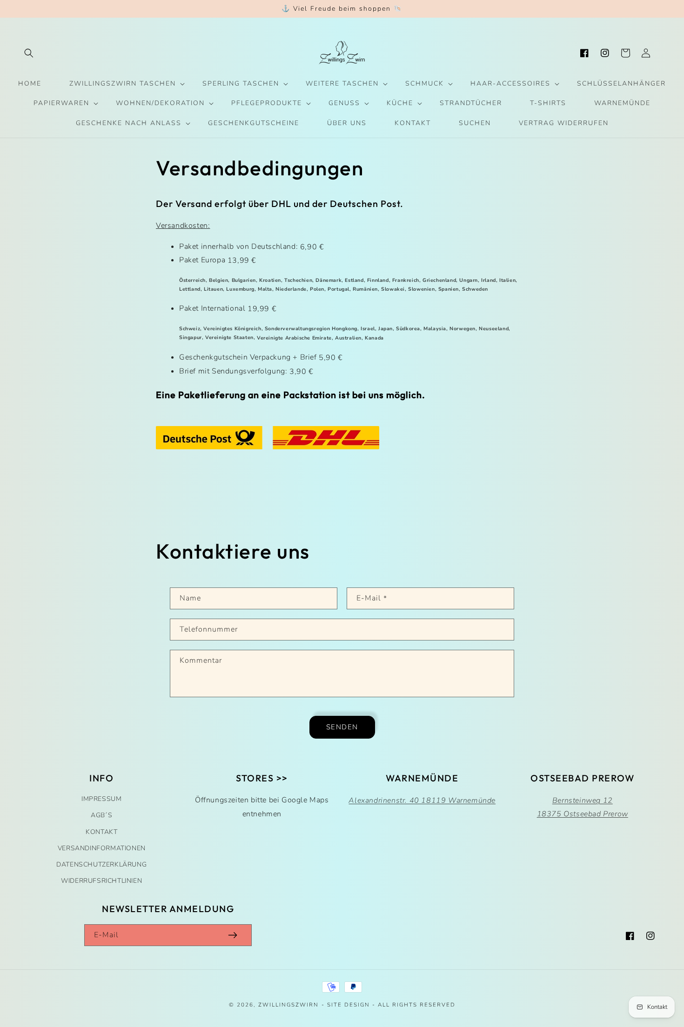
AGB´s (101, 815)
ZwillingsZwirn (288, 1004)
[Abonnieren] (232, 935)
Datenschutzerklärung (101, 864)
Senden (342, 727)
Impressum (101, 798)
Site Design (348, 1004)
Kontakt (101, 831)
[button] (29, 53)
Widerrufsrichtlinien (101, 880)
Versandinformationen (102, 848)
